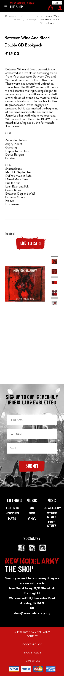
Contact (32, 636)
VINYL (32, 518)
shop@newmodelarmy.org (32, 613)
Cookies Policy (32, 644)
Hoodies (12, 513)
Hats (12, 518)
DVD (32, 513)
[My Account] (60, 7)
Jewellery (52, 508)
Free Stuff (52, 524)
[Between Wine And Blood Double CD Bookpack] (25, 283)
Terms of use (32, 660)
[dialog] (6, 6)
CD (32, 508)
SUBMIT (32, 466)
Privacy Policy (32, 652)
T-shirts (12, 508)
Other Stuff (52, 515)
